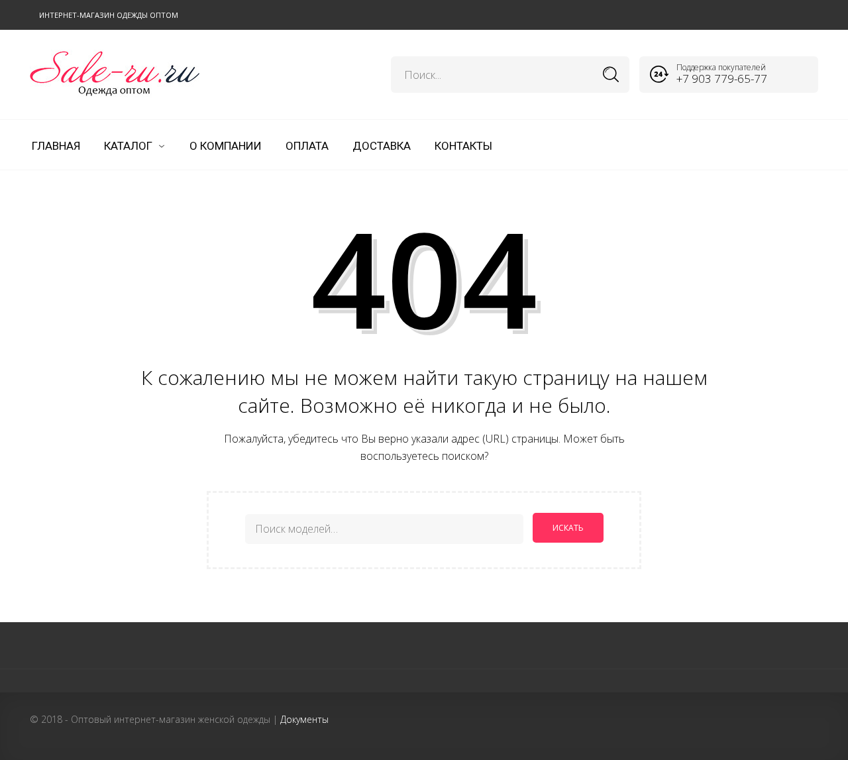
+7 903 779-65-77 (721, 78)
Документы (304, 719)
